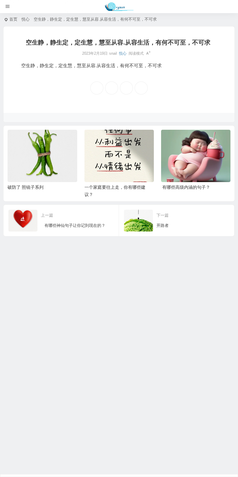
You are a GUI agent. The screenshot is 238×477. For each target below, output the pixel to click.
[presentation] (198, 139)
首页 (13, 19)
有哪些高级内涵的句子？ (186, 187)
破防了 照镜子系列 (26, 187)
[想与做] (119, 6)
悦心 (25, 19)
